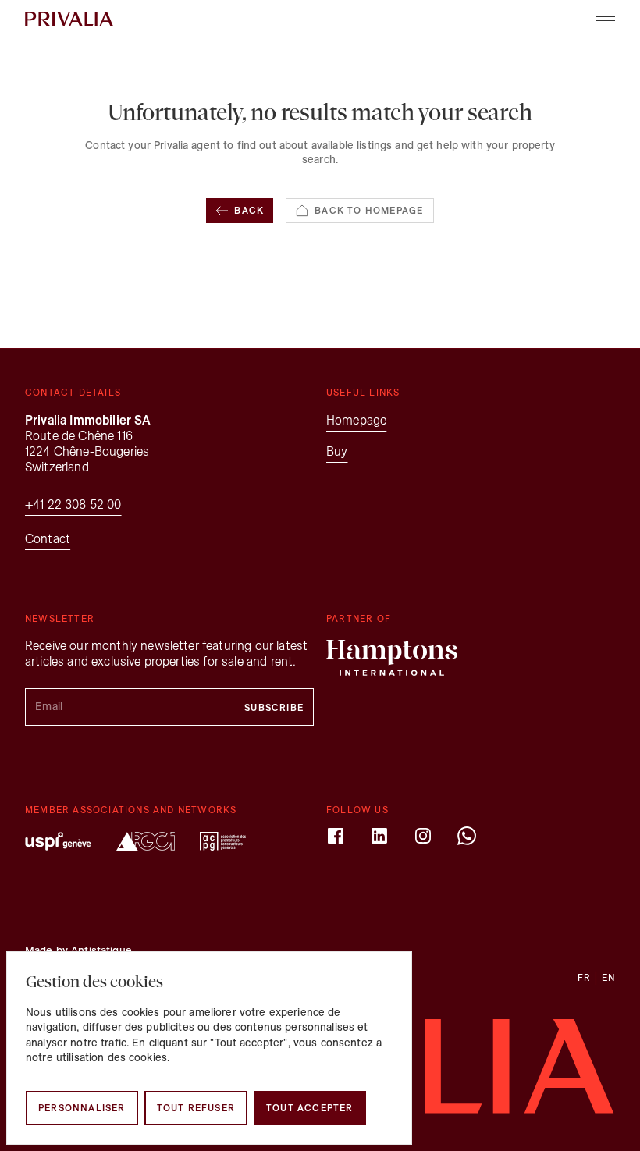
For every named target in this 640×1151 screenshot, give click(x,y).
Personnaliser (82, 1108)
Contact (47, 538)
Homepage (356, 420)
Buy (336, 451)
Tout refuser (196, 1108)
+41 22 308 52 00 (73, 504)
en (608, 977)
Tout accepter (310, 1108)
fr (584, 977)
